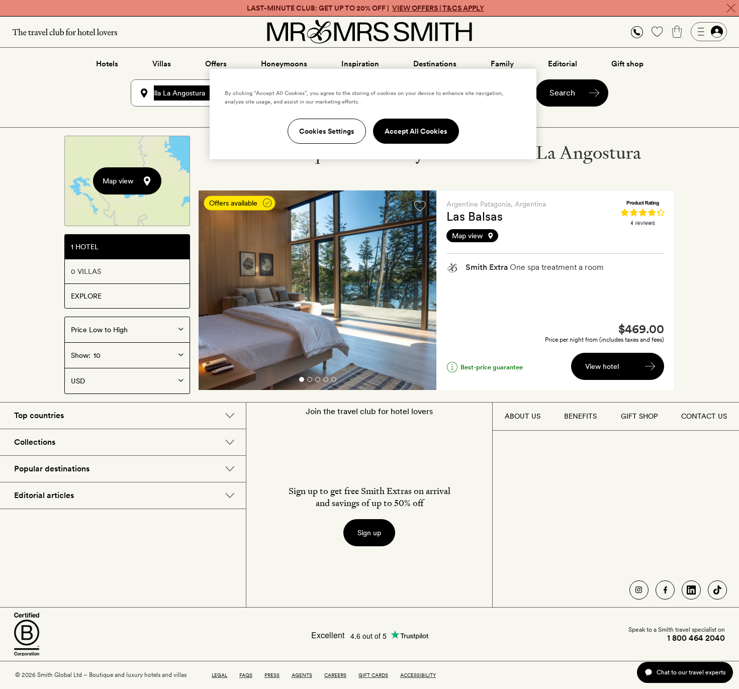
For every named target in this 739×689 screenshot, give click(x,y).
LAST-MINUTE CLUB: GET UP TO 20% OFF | (365, 8)
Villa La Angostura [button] (176, 93)
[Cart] (677, 31)
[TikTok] (717, 590)
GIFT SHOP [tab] (639, 416)
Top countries (39, 415)
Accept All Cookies (416, 131)
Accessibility (418, 675)
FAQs (245, 675)
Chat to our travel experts (691, 672)
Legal (219, 675)
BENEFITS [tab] (580, 416)
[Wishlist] (657, 31)
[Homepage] (369, 32)
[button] (637, 32)
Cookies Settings (326, 131)
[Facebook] (665, 590)
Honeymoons (284, 63)
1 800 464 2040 (696, 638)
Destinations (434, 63)
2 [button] (310, 381)
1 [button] (301, 381)
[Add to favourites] (419, 206)
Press (272, 675)
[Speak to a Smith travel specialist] (637, 31)
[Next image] (421, 290)
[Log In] (709, 31)
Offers (216, 63)
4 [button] (326, 381)
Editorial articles (44, 495)
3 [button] (318, 381)
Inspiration (360, 63)
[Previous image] (214, 290)
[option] (317, 290)
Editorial (562, 63)
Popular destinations (51, 468)
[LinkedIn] (691, 590)
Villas (161, 63)
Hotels (107, 63)
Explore (86, 296)
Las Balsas (474, 216)
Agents (302, 675)
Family (502, 63)
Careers (335, 675)
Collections (34, 442)
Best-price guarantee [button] (491, 367)
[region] (373, 114)
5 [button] (334, 381)
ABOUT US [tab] (522, 416)
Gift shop (627, 63)
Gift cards (373, 675)
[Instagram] (639, 590)
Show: (80, 355)
